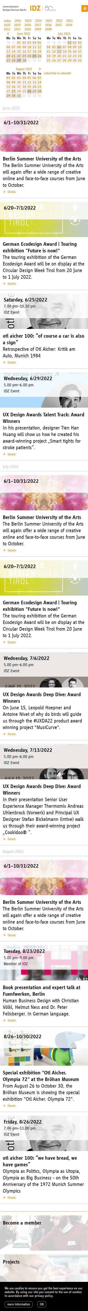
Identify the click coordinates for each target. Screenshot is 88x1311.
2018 (27, 25)
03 (29, 42)
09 (24, 47)
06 (8, 47)
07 (13, 47)
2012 (7, 29)
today (7, 21)
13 (8, 51)
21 (13, 56)
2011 (17, 29)
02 (24, 42)
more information (18, 1304)
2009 (38, 29)
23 (24, 56)
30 (24, 60)
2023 (49, 21)
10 (29, 47)
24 (29, 56)
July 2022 (64, 33)
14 (13, 51)
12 (39, 47)
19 (39, 51)
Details (12, 192)
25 (34, 56)
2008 (48, 29)
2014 (69, 25)
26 (39, 56)
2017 (38, 25)
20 (8, 56)
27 (8, 60)
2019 (17, 25)
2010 (27, 29)
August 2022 (24, 69)
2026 (18, 21)
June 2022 (23, 33)
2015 (58, 25)
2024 (38, 21)
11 (34, 47)
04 (34, 42)
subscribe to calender (57, 73)
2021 (69, 21)
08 (19, 47)
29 (19, 60)
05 (39, 42)
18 (34, 51)
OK (42, 1304)
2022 (59, 21)
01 (19, 42)
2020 (7, 25)
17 (29, 51)
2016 (48, 25)
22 (19, 56)
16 (24, 51)
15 (19, 51)
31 (80, 60)
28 (13, 60)
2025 (28, 21)
